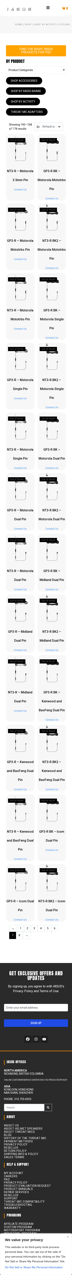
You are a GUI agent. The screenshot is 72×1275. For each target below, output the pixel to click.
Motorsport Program (22, 1230)
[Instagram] (36, 1039)
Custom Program (18, 1227)
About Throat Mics (19, 1131)
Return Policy (15, 1150)
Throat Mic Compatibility (24, 1201)
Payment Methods (18, 1141)
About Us (11, 1125)
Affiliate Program (19, 1223)
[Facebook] (27, 1039)
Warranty (12, 1208)
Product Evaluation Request (27, 1185)
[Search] (48, 1107)
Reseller (11, 1147)
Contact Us (20, 189)
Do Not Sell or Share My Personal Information (34, 1267)
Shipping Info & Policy (21, 1154)
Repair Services (16, 1192)
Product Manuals (18, 1189)
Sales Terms (14, 1157)
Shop (28, 24)
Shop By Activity (45, 24)
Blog (8, 1135)
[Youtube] (44, 1039)
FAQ (7, 1179)
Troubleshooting (18, 1204)
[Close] (67, 1236)
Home (18, 24)
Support (11, 1198)
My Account (13, 1173)
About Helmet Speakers (23, 1128)
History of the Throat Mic (25, 1138)
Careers (11, 1176)
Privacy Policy (16, 1144)
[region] (36, 1254)
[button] (48, 7)
